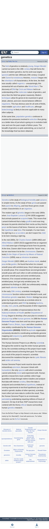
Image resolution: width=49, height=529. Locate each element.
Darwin (8, 78)
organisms (6, 104)
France (11, 324)
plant (15, 306)
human (20, 319)
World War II (34, 86)
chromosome (30, 252)
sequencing (17, 336)
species (22, 370)
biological (25, 200)
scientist (40, 343)
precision (16, 367)
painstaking (6, 399)
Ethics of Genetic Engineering (18, 450)
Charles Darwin (25, 240)
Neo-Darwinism (18, 446)
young (30, 66)
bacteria (39, 303)
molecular (23, 92)
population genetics (24, 116)
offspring (16, 206)
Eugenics (42, 439)
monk (37, 261)
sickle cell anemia (12, 360)
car (16, 233)
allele (7, 460)
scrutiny (22, 382)
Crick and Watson (26, 89)
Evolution (7, 450)
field (7, 66)
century (27, 69)
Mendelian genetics (10, 297)
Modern (29, 297)
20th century (16, 291)
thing (3, 195)
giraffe (28, 221)
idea (3, 61)
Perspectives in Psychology (42, 460)
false (20, 230)
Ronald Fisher (42, 450)
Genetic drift (7, 446)
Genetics (5, 200)
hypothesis (9, 230)
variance (43, 200)
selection (33, 119)
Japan (23, 324)
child (43, 233)
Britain (17, 324)
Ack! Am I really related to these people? (18, 460)
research (34, 78)
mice (10, 306)
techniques (6, 98)
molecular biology (30, 445)
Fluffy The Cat (12, 61)
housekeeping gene (18, 438)
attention (14, 287)
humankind (6, 370)
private (33, 330)
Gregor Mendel (40, 66)
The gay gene (30, 450)
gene (34, 203)
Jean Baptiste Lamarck (16, 216)
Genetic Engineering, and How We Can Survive (30, 430)
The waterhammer (30, 460)
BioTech (11, 195)
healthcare (29, 107)
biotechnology (7, 110)
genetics (21, 213)
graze (4, 227)
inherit (4, 246)
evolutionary (18, 78)
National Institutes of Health (13, 313)
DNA (14, 89)
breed (19, 373)
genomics (7, 455)
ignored (5, 75)
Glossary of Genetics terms (7, 430)
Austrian (31, 261)
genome (27, 319)
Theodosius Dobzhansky (42, 455)
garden (14, 264)
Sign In (44, 52)
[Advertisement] (24, 25)
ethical (23, 405)
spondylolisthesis (6, 439)
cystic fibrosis (40, 357)
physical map (7, 319)
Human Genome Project (30, 455)
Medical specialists (18, 430)
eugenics (21, 83)
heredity (32, 200)
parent (8, 206)
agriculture (17, 107)
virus (4, 306)
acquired (24, 218)
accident (21, 233)
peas (4, 264)
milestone (25, 257)
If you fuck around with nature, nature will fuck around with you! (30, 439)
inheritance (9, 81)
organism (28, 209)
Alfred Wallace (8, 243)
